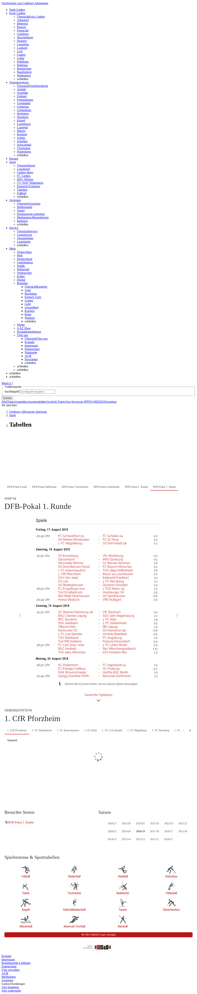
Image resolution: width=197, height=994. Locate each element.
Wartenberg (24, 151)
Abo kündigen (10, 987)
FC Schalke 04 (113, 536)
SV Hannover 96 (114, 630)
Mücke (21, 131)
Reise (28, 314)
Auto (28, 290)
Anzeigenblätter (37, 401)
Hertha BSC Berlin (115, 672)
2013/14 (126, 839)
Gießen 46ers (25, 172)
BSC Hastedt (67, 648)
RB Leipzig (110, 627)
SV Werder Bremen (116, 563)
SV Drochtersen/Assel (74, 567)
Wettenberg (24, 75)
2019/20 (126, 831)
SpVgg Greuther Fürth (73, 676)
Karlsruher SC (68, 630)
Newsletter (31, 359)
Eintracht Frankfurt (28, 186)
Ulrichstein (23, 148)
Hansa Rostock (68, 599)
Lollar (20, 58)
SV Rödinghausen (70, 585)
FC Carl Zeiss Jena (71, 645)
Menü (5, 383)
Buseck (21, 27)
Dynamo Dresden (115, 585)
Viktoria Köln (67, 627)
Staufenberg (24, 72)
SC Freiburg (111, 668)
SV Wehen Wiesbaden (73, 539)
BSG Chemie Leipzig (72, 616)
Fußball (21, 193)
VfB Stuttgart (112, 599)
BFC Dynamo (67, 619)
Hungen (22, 41)
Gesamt (12, 740)
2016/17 (168, 831)
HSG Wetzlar (25, 179)
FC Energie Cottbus (72, 668)
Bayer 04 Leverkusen (118, 574)
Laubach (22, 47)
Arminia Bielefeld (115, 634)
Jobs (4, 401)
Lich (20, 51)
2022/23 (168, 823)
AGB (28, 356)
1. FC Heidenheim (115, 623)
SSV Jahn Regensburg (118, 616)
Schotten (22, 141)
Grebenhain (24, 110)
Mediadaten (9, 976)
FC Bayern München (117, 567)
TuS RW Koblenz (70, 641)
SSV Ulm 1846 (68, 578)
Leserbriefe (24, 241)
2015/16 (182, 831)
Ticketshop (110, 401)
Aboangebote (25, 238)
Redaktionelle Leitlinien (16, 963)
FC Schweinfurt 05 (71, 536)
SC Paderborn (68, 665)
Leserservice (24, 234)
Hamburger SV (113, 592)
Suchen (7, 398)
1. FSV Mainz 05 (113, 588)
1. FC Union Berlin (115, 645)
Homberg (22, 117)
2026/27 (112, 823)
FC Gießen (23, 176)
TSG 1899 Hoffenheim (118, 570)
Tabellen (22, 189)
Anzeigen (7, 980)
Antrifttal (22, 92)
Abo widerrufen (11, 990)
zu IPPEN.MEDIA (91, 401)
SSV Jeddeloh (68, 623)
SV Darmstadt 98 (115, 543)
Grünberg (23, 34)
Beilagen (22, 221)
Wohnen (30, 317)
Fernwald (22, 30)
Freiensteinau (25, 99)
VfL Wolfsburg (113, 556)
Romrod (22, 134)
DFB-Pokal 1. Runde (21, 822)
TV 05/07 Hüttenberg (30, 182)
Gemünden (23, 103)
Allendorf (23, 20)
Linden (21, 54)
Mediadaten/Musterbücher (33, 217)
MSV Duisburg (113, 559)
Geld (28, 304)
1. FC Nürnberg (113, 581)
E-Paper (60, 401)
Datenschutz (32, 349)
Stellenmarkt (24, 207)
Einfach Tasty (33, 297)
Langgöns (23, 44)
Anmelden (21, 401)
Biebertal (22, 23)
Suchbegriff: (12, 391)
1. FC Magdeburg (70, 543)
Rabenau (22, 65)
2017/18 (154, 831)
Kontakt (29, 342)
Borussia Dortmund (117, 676)
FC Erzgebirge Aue (71, 588)
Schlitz (21, 137)
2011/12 (154, 839)
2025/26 (126, 823)
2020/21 (112, 831)
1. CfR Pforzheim (69, 574)
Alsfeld (21, 89)
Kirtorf (21, 120)
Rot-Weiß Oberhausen (73, 596)
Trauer (21, 210)
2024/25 (140, 823)
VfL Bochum (112, 612)
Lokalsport (23, 169)
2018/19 (140, 831)
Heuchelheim (25, 37)
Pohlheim (22, 61)
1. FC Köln (109, 619)
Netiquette (31, 352)
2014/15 (112, 839)
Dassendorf (66, 559)
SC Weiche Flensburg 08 (75, 612)
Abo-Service (72, 401)
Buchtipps (31, 293)
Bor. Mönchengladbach (119, 648)
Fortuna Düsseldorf (116, 641)
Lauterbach (24, 124)
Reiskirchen (24, 68)
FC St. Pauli (111, 539)
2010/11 (168, 839)
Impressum (31, 345)
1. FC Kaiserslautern (72, 570)
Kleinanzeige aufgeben (31, 214)
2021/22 (182, 823)
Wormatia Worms (70, 563)
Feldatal (22, 96)
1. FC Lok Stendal (70, 634)
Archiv (51, 401)
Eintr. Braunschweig (72, 672)
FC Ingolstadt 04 (114, 665)
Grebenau (23, 106)
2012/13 (140, 839)
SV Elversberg (68, 556)
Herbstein (23, 113)
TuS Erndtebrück (70, 592)
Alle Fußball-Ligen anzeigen (100, 934)
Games (29, 300)
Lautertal (22, 127)
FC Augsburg (112, 638)
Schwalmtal (24, 144)
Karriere (30, 311)
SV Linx (63, 581)
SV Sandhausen (114, 596)
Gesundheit (31, 307)
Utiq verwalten (11, 969)
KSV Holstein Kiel (115, 652)
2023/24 (154, 823)
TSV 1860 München (72, 652)
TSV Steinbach (68, 638)
